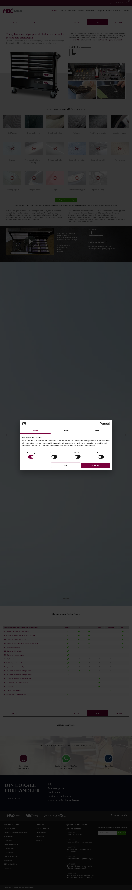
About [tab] (97, 430)
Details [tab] (66, 430)
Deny (66, 465)
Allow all (95, 465)
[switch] (54, 457)
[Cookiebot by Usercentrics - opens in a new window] (101, 423)
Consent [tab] (35, 430)
